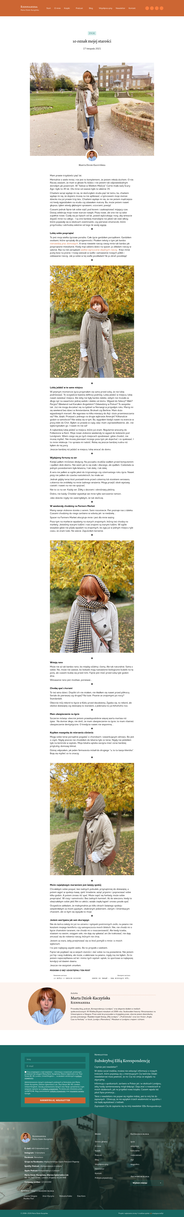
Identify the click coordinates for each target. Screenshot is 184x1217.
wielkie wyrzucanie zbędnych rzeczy (98, 249)
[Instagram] (152, 8)
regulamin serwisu (77, 1091)
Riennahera (29, 7)
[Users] (161, 8)
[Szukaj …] (142, 8)
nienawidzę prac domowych (64, 243)
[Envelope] (147, 8)
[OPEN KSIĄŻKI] (71, 8)
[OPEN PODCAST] (84, 8)
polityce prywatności (50, 1089)
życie (92, 33)
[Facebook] (157, 8)
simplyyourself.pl (157, 1213)
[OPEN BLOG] (94, 8)
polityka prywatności (58, 1091)
